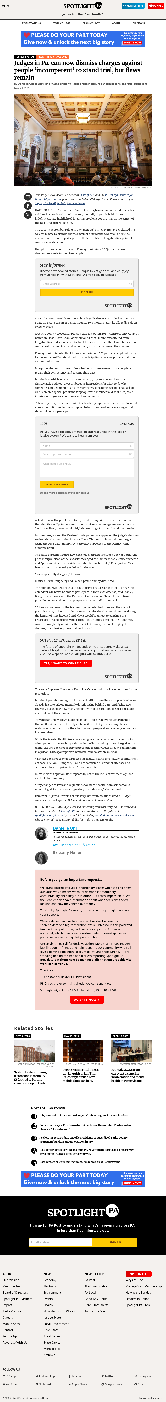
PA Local (90, 1292)
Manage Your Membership (144, 1286)
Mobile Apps (11, 1324)
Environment (52, 1292)
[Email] (54, 844)
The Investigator (96, 1286)
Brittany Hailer (67, 852)
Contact (8, 1330)
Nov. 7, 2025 (23, 1036)
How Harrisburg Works (59, 1311)
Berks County (91, 23)
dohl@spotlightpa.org (68, 844)
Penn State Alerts (96, 1305)
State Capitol (52, 1342)
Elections (50, 1286)
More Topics (52, 1349)
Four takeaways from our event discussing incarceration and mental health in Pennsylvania (128, 1075)
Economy (50, 1280)
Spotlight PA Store (138, 1305)
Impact (7, 1305)
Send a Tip (10, 1336)
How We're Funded (138, 1292)
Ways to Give (134, 1280)
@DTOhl (90, 844)
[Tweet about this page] (28, 215)
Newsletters (95, 1274)
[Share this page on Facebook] (28, 206)
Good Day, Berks (96, 1299)
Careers (8, 1317)
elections (139, 23)
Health (48, 1305)
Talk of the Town (96, 1311)
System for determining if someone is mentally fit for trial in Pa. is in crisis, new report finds (30, 1077)
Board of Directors (15, 1292)
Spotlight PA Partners (17, 1299)
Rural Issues (52, 1336)
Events (48, 1299)
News (48, 1274)
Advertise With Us (15, 1342)
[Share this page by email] (28, 197)
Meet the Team (13, 1286)
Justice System (25, 56)
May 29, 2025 (71, 1036)
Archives (49, 1355)
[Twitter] (84, 844)
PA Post (90, 1280)
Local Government (56, 1324)
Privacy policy (157, 1398)
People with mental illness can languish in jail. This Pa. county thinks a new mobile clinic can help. (80, 1075)
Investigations (31, 23)
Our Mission (11, 1280)
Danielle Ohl (65, 828)
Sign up (115, 1242)
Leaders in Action (137, 1299)
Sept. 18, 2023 (120, 1036)
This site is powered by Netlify (34, 1398)
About (116, 23)
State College (61, 23)
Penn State (51, 1330)
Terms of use (145, 1398)
